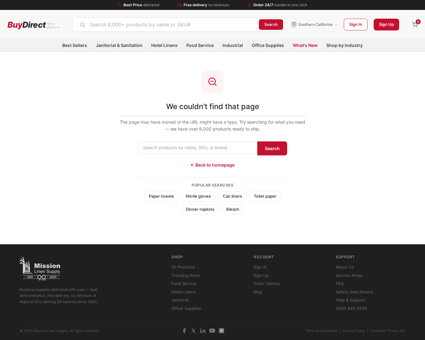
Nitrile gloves (198, 196)
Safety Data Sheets (354, 291)
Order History (267, 283)
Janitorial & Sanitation (119, 45)
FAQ (340, 283)
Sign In (355, 24)
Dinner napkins (200, 209)
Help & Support (350, 299)
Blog (258, 291)
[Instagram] (221, 331)
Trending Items (185, 275)
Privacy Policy (353, 331)
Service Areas (349, 275)
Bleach (232, 209)
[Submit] (82, 24)
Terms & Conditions (321, 331)
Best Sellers (74, 45)
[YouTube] (212, 331)
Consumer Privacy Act (387, 331)
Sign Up (386, 24)
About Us (345, 266)
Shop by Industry (344, 45)
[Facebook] (184, 331)
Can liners (232, 196)
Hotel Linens (164, 45)
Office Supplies (268, 45)
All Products (183, 266)
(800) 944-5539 (351, 308)
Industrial (232, 45)
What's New (305, 45)
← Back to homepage (212, 165)
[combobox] (166, 24)
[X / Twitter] (193, 331)
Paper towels (161, 196)
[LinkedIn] (203, 331)
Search (271, 24)
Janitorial (180, 299)
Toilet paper (265, 196)
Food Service (200, 45)
